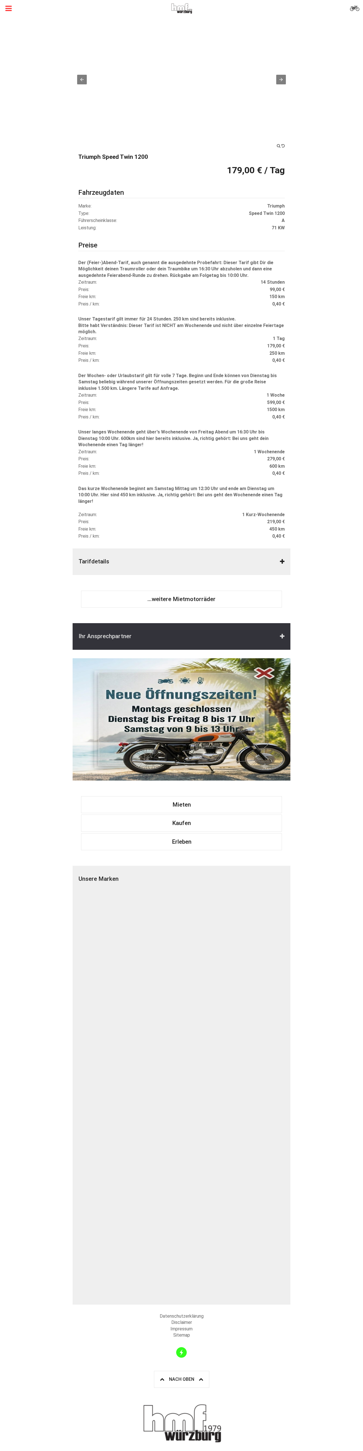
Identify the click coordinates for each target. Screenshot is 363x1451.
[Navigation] (8, 8)
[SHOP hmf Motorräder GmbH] (130, 1247)
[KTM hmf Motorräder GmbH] (130, 938)
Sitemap (181, 1335)
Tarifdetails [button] (94, 561)
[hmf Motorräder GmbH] (181, 8)
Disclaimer (181, 1322)
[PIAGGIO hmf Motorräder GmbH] (130, 1041)
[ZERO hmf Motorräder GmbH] (130, 1144)
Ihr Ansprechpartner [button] (105, 636)
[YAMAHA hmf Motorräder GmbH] (233, 1144)
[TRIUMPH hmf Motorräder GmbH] (233, 938)
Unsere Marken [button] (99, 878)
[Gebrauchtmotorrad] (354, 8)
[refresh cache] (181, 1352)
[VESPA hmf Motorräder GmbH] (233, 1041)
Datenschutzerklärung (182, 1316)
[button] (82, 79)
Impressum (181, 1329)
